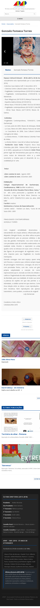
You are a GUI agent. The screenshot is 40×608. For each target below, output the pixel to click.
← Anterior (27, 319)
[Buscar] (34, 13)
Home (3, 24)
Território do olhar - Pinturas (14, 434)
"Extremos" (6, 465)
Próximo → (27, 326)
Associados (10, 24)
